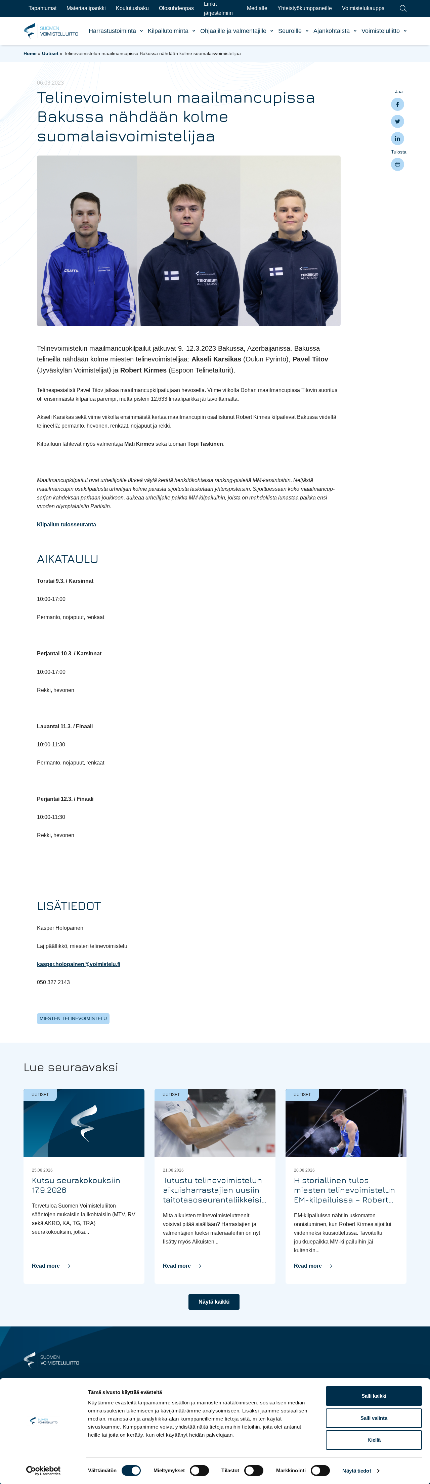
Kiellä (374, 1440)
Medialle (257, 8)
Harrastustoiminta (112, 31)
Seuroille (290, 31)
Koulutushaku (132, 8)
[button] (51, 1266)
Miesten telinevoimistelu (73, 1018)
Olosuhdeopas (176, 8)
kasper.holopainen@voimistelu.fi (78, 964)
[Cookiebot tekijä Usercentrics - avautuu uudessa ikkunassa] (43, 1471)
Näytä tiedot (356, 1471)
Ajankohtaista (331, 31)
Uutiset (50, 53)
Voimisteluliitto (380, 31)
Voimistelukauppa (363, 8)
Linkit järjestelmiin (218, 8)
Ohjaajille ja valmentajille (233, 31)
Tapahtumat (42, 8)
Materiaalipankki (86, 8)
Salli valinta (373, 1418)
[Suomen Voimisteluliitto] (51, 1359)
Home (30, 53)
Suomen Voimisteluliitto (51, 31)
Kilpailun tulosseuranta (66, 524)
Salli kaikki (373, 1396)
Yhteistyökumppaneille (304, 8)
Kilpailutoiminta (168, 31)
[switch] (199, 1470)
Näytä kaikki (214, 1302)
